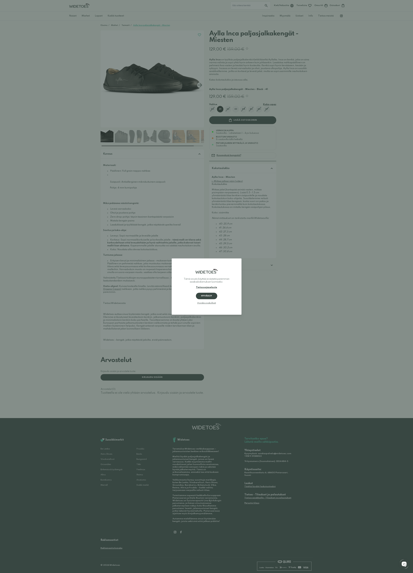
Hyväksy (206, 296)
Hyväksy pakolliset (206, 303)
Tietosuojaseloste (206, 287)
